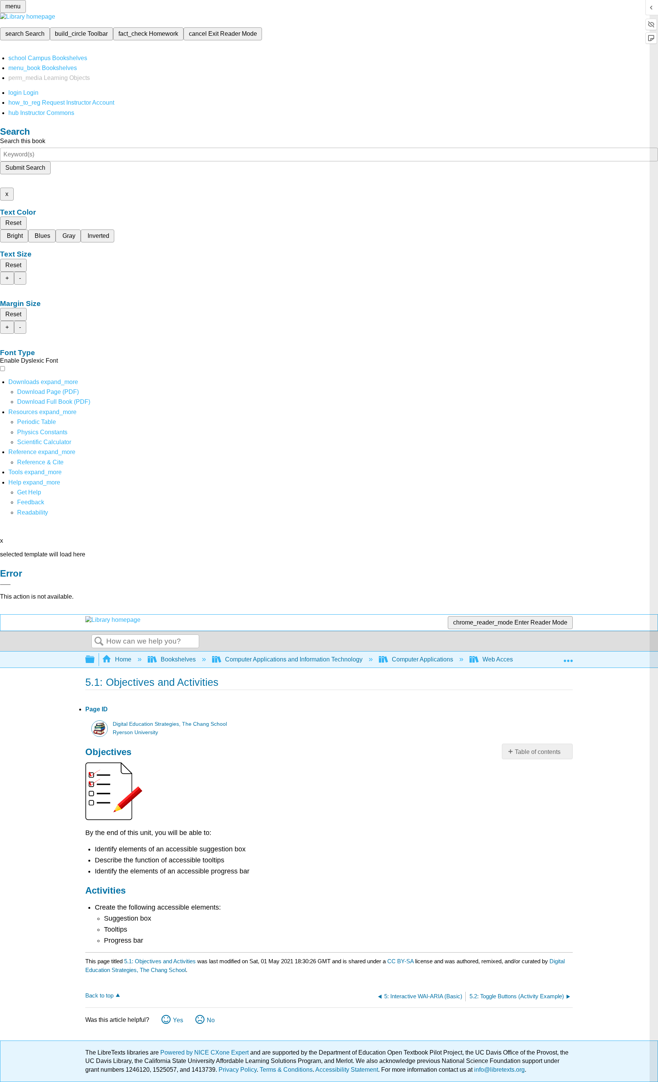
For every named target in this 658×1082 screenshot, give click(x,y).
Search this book (22, 141)
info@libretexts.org (499, 1069)
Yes (178, 1020)
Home (123, 659)
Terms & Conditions (286, 1069)
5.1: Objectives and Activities (160, 961)
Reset (13, 223)
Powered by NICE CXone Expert (205, 1052)
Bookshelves (178, 659)
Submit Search (25, 167)
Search (99, 641)
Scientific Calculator (44, 442)
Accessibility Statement (346, 1069)
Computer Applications (422, 659)
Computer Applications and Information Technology (294, 659)
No (211, 1020)
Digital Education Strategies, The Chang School (170, 724)
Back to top (99, 995)
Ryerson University (135, 732)
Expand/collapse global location (568, 657)
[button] (30, 502)
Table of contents (538, 752)
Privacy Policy (238, 1069)
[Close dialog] (5, 584)
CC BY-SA (401, 961)
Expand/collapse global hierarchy (94, 660)
